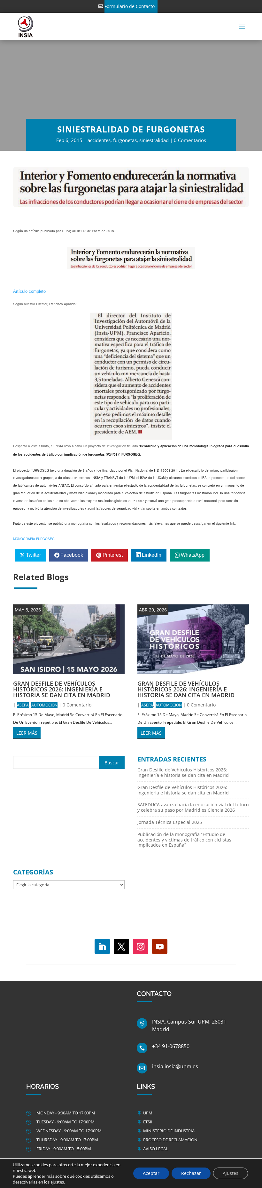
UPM (147, 1113)
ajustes (57, 1182)
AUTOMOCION (44, 705)
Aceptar (151, 1173)
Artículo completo (29, 291)
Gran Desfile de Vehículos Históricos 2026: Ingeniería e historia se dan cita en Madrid (61, 689)
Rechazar (191, 1173)
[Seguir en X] (121, 946)
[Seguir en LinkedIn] (102, 946)
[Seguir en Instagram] (140, 946)
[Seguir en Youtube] (159, 946)
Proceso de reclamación (170, 1140)
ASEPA (23, 705)
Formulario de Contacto (129, 6)
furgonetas (125, 140)
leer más (26, 733)
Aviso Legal (155, 1149)
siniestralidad (154, 140)
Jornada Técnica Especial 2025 (169, 822)
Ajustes (230, 1173)
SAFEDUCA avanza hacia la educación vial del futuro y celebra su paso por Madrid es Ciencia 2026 (193, 807)
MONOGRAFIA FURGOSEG (34, 539)
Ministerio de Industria (169, 1131)
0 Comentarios (190, 140)
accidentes (99, 140)
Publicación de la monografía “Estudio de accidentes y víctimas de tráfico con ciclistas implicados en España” (184, 839)
